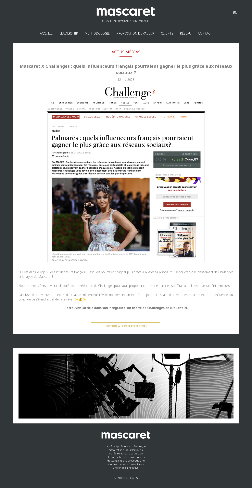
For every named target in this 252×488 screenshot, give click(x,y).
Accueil (46, 33)
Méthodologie (97, 33)
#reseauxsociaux (160, 272)
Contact (205, 33)
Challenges (225, 272)
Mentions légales (126, 478)
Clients (167, 33)
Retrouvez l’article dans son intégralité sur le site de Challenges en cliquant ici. (126, 308)
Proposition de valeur (135, 33)
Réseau (185, 33)
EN (235, 12)
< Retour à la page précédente (126, 326)
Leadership (68, 33)
